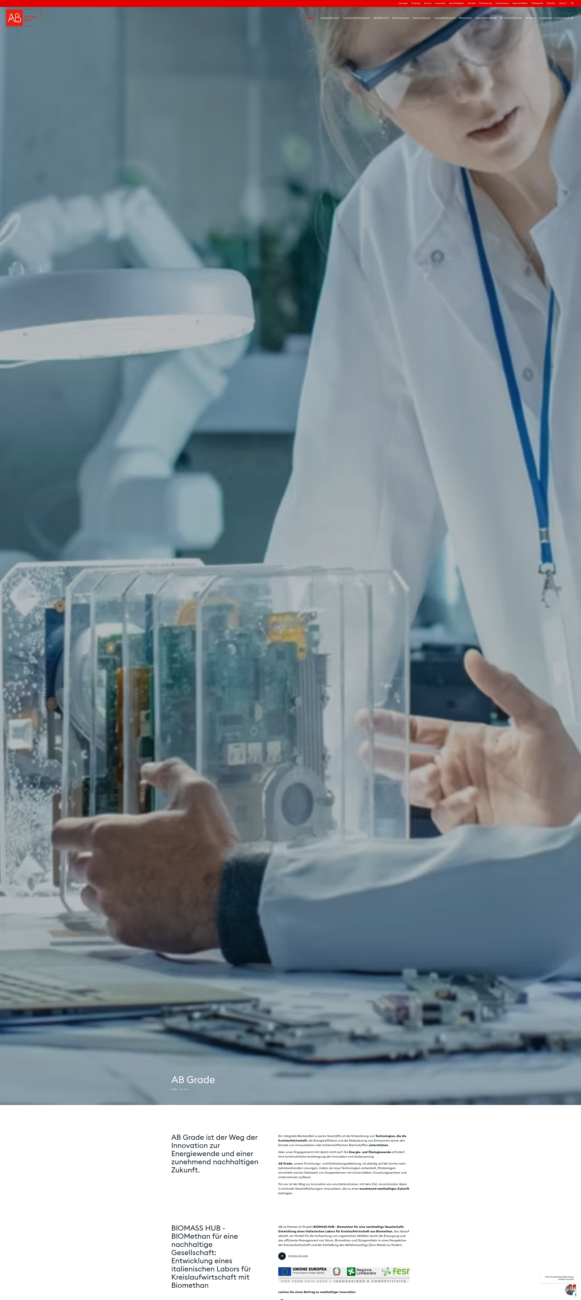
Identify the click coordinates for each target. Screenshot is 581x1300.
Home (174, 1089)
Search (562, 3)
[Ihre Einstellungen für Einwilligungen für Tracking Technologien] (576, 1295)
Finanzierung (485, 3)
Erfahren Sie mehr (298, 1256)
